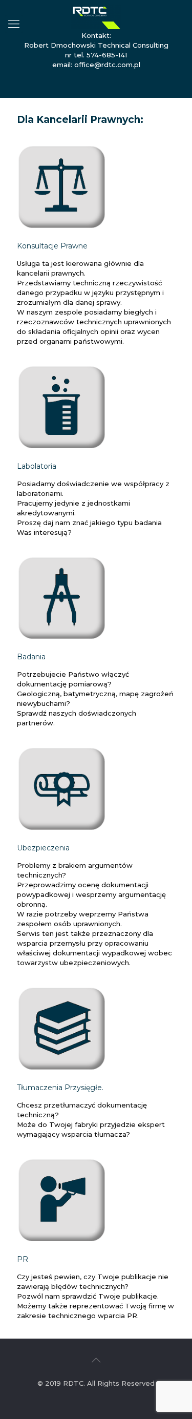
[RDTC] (96, 15)
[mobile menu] (14, 24)
